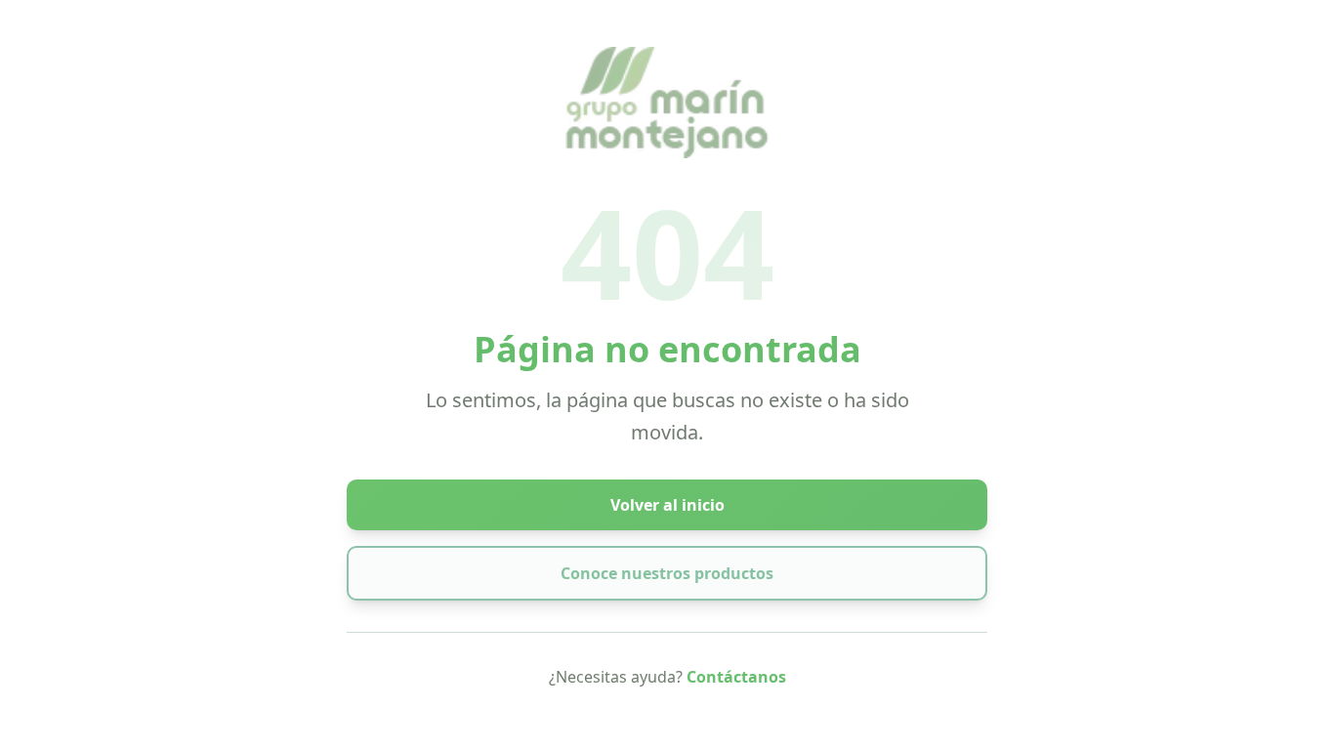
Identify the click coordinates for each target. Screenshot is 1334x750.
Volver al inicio (667, 505)
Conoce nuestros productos (667, 573)
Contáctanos (736, 677)
